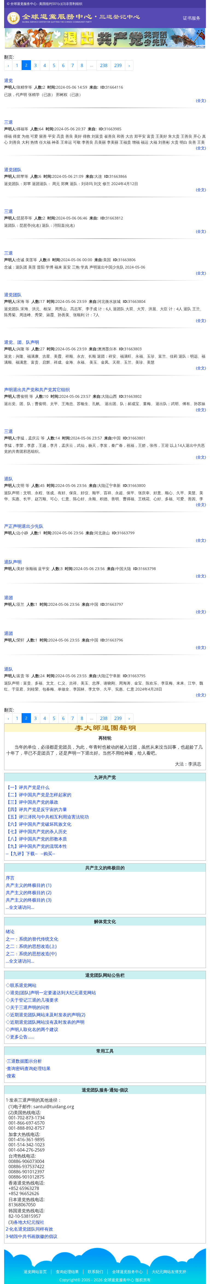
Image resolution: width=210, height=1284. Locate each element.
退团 (8, 598)
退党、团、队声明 (21, 342)
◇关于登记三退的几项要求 (32, 1000)
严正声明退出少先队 (23, 526)
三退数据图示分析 (24, 1061)
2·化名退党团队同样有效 (29, 1229)
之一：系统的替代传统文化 (32, 939)
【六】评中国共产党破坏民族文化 (38, 824)
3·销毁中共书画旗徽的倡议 (31, 1236)
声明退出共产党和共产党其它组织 (37, 390)
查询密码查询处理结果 (29, 1068)
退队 (8, 479)
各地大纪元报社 (29, 1222)
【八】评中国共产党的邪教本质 (36, 839)
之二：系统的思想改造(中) (31, 954)
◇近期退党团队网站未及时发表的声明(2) (45, 1015)
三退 (8, 122)
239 (118, 65)
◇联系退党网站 (21, 985)
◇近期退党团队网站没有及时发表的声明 (45, 1022)
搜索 (11, 1076)
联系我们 (96, 1271)
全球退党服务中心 (128, 1271)
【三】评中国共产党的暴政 (32, 802)
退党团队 (13, 170)
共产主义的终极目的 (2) (28, 893)
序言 (10, 878)
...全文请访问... (20, 907)
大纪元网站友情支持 (169, 1271)
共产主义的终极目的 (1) (28, 885)
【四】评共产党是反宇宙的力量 (36, 809)
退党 (8, 80)
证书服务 (191, 18)
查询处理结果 (68, 1271)
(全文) (201, 100)
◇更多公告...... (20, 1037)
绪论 (10, 932)
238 (103, 65)
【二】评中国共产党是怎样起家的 (38, 795)
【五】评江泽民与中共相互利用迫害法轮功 (47, 817)
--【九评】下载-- (21, 854)
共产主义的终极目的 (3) (28, 900)
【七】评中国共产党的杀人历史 (36, 831)
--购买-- (48, 854)
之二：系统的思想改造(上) (31, 946)
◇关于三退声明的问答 (27, 1007)
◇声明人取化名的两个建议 (32, 1029)
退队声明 (13, 562)
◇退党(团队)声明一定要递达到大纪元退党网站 (51, 993)
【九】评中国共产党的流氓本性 (36, 846)
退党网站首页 (36, 1271)
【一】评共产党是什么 (27, 787)
